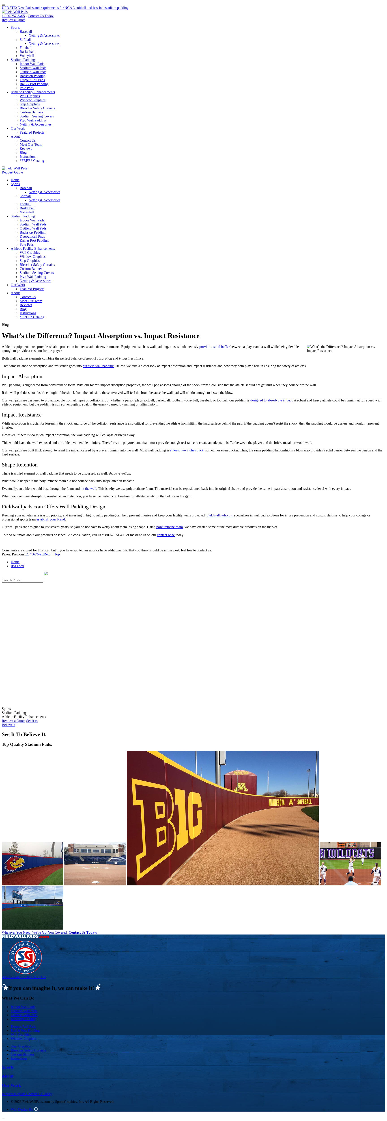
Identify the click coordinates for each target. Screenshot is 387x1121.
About (15, 136)
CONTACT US (34, 977)
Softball (25, 39)
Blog (23, 152)
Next (40, 554)
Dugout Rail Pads (32, 80)
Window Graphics (32, 100)
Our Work (18, 128)
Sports (15, 27)
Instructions (28, 156)
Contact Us (28, 140)
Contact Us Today (41, 16)
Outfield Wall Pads (33, 72)
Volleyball (27, 56)
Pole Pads (27, 88)
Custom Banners (31, 112)
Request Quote (12, 172)
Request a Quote (13, 20)
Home (15, 180)
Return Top (52, 554)
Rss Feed (17, 566)
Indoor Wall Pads (32, 64)
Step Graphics (30, 104)
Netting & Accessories (44, 35)
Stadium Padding (23, 60)
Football (25, 48)
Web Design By (22, 1109)
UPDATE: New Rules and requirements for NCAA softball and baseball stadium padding (65, 8)
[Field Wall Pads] (15, 12)
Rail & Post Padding (34, 84)
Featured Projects (32, 132)
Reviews (26, 148)
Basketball (27, 52)
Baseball (26, 31)
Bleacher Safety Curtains (37, 108)
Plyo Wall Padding (33, 120)
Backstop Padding (32, 76)
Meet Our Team (31, 144)
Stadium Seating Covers (37, 116)
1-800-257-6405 (13, 16)
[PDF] (3, 4)
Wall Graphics (30, 96)
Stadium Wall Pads (33, 68)
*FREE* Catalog (32, 161)
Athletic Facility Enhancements (33, 92)
